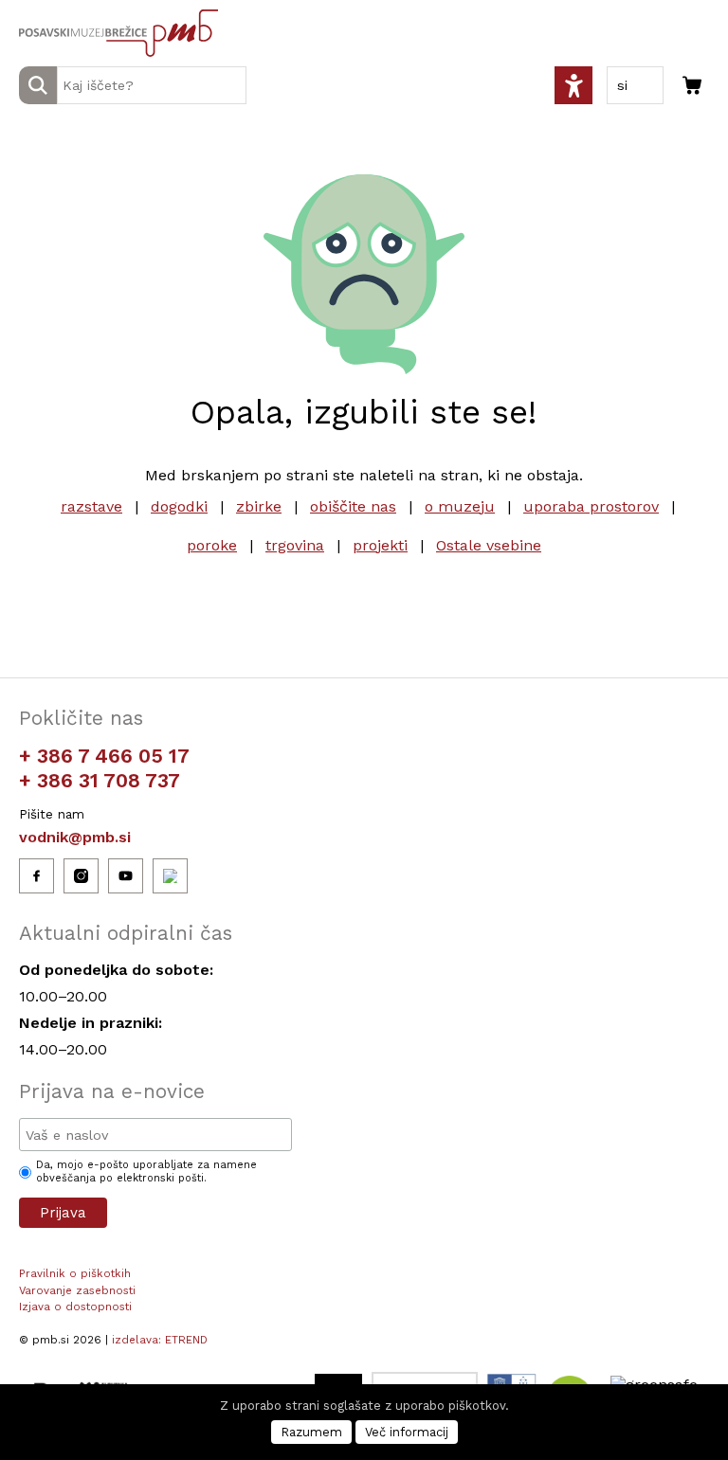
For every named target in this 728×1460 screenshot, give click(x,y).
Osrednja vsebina (46, 11)
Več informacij (406, 1432)
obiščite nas (353, 506)
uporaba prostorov (591, 506)
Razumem (311, 1432)
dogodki (179, 506)
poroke (212, 545)
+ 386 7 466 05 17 (104, 755)
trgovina (294, 545)
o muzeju (460, 506)
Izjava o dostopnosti (75, 1306)
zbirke (259, 506)
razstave (91, 506)
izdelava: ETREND (160, 1339)
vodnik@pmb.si (75, 837)
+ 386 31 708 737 (99, 780)
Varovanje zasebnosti (77, 1290)
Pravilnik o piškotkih (75, 1273)
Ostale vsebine (488, 545)
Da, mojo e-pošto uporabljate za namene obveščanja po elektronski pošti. (146, 1171)
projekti (380, 545)
